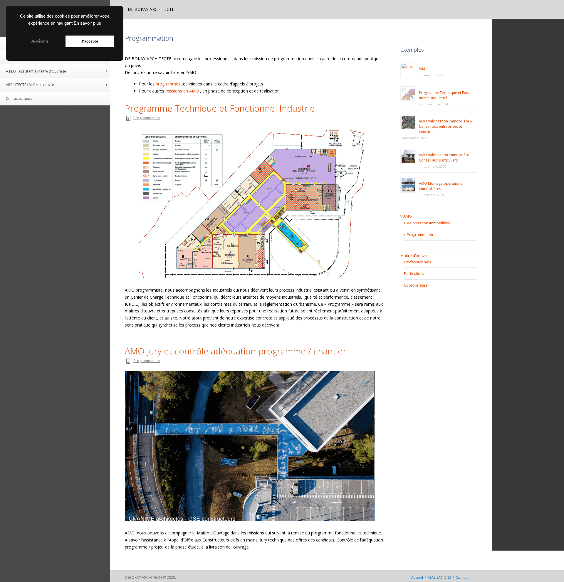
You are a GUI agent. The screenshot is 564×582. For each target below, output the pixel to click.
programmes (168, 84)
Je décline (39, 41)
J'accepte (89, 41)
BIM (422, 68)
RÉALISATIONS (439, 577)
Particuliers (414, 273)
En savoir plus (87, 23)
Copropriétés (415, 285)
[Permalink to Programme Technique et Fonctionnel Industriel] (255, 203)
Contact (462, 577)
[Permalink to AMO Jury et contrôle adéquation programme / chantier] (255, 446)
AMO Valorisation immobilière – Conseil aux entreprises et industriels (445, 126)
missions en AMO (182, 91)
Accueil (417, 577)
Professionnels (417, 262)
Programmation (146, 117)
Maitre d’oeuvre (414, 255)
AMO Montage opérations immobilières (440, 186)
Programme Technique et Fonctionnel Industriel (221, 108)
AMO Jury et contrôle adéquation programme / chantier (235, 351)
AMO (407, 216)
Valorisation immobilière (428, 223)
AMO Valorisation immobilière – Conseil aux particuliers (445, 157)
